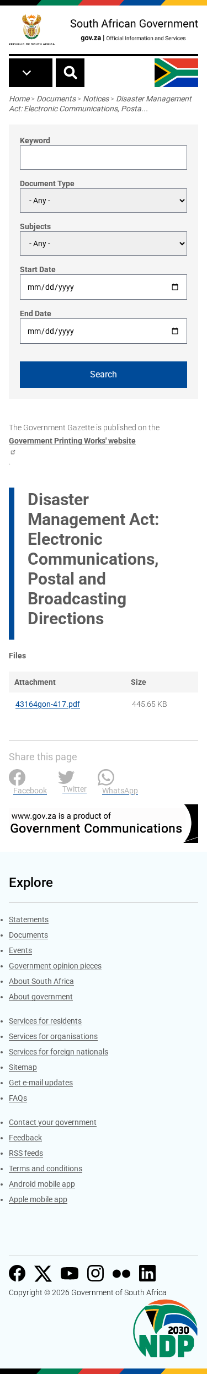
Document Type (47, 183)
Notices (96, 98)
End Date (35, 313)
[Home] (32, 29)
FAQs (18, 1098)
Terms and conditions (45, 1168)
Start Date (38, 269)
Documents (56, 98)
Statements (29, 919)
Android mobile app (42, 1184)
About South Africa (41, 981)
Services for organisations (53, 1036)
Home (19, 98)
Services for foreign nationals (58, 1051)
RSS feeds (26, 1153)
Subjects (35, 226)
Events (20, 950)
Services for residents (45, 1020)
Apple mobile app (38, 1199)
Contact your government (53, 1122)
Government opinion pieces (55, 965)
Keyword (35, 140)
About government (41, 996)
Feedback (25, 1137)
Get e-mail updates (41, 1082)
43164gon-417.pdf (47, 704)
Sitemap (23, 1067)
